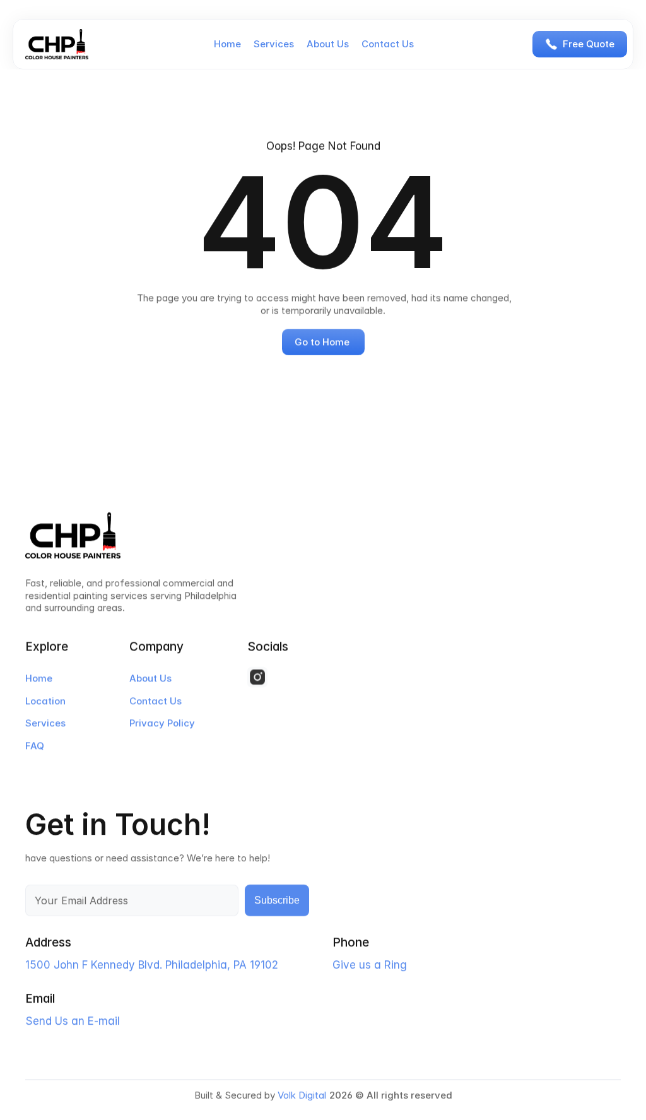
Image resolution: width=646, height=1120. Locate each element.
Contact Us (387, 44)
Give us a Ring (369, 965)
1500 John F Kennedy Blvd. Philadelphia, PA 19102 (151, 965)
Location (45, 701)
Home (227, 44)
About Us (328, 44)
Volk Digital (302, 1095)
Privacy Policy (162, 723)
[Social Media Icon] (257, 677)
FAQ (34, 746)
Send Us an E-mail (72, 1021)
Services (274, 44)
